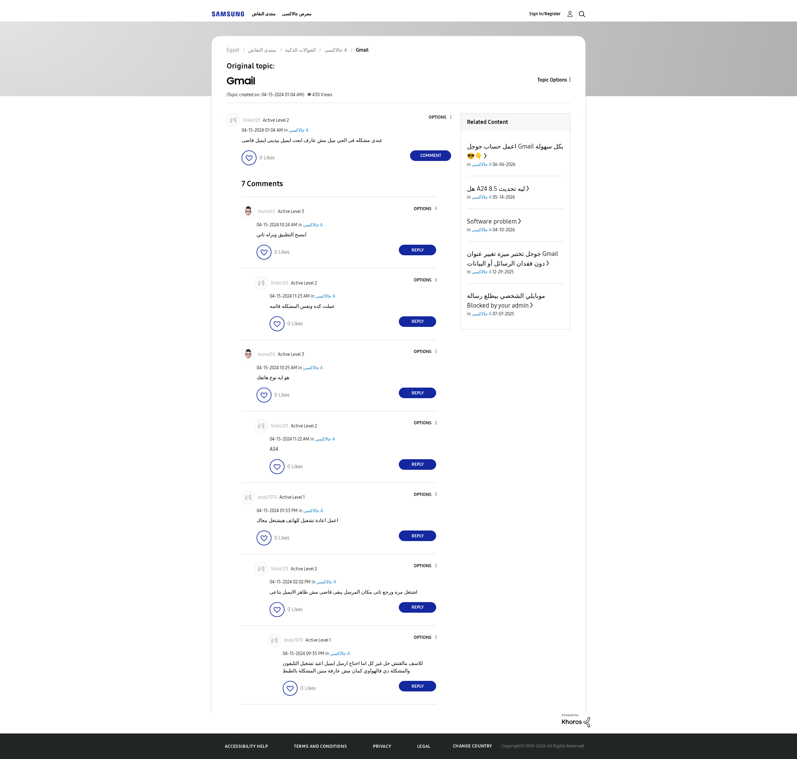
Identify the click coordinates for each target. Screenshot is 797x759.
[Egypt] (228, 14)
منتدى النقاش (264, 13)
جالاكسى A (299, 130)
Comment (430, 155)
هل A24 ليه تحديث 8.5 (496, 188)
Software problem (492, 221)
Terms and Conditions (320, 746)
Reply (418, 250)
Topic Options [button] (552, 80)
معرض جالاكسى (297, 13)
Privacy (382, 746)
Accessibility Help (246, 746)
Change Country (472, 746)
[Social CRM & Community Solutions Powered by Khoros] (576, 720)
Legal (424, 746)
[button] (440, 117)
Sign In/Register (545, 13)
